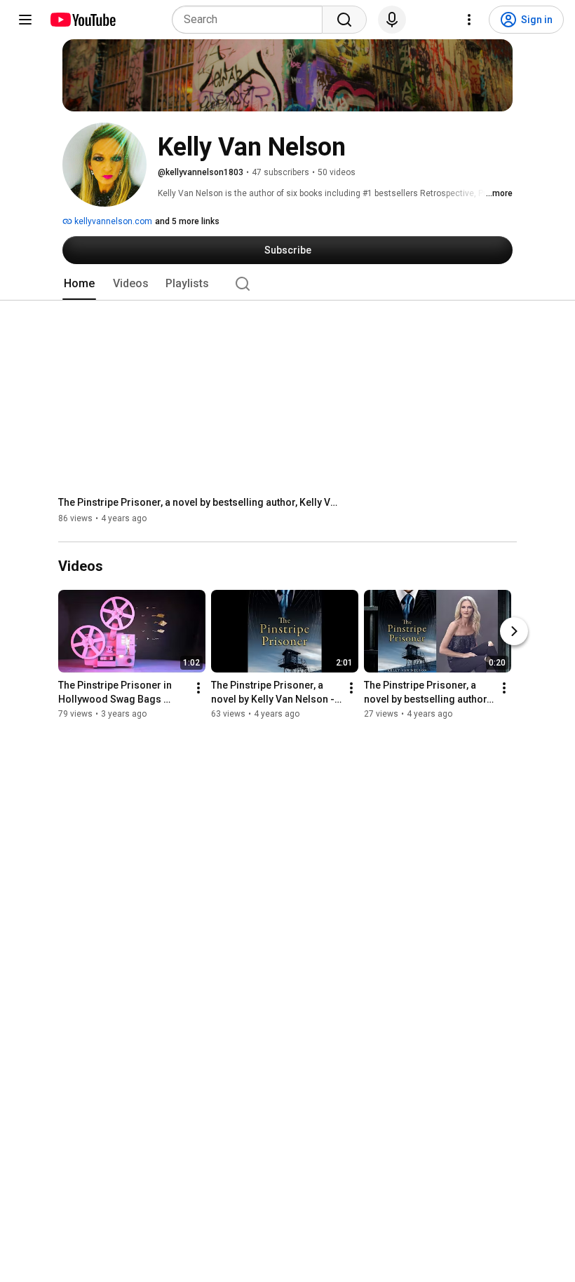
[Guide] (25, 19)
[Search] (344, 20)
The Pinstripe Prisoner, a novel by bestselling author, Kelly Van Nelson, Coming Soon (198, 502)
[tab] (79, 284)
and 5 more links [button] (187, 221)
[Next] (514, 632)
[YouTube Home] (82, 19)
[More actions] (198, 689)
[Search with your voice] (392, 20)
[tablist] (287, 284)
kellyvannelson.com (112, 221)
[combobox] (251, 19)
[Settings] (469, 19)
